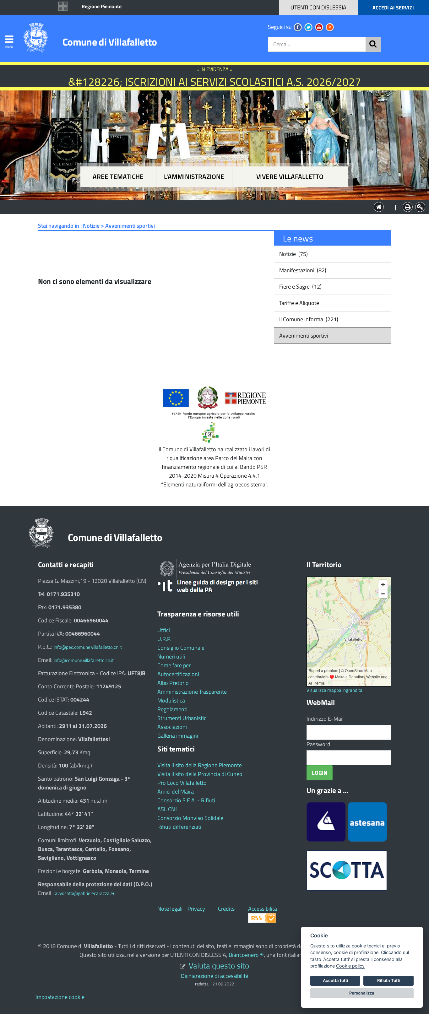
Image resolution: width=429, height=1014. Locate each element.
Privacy (196, 908)
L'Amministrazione (210, 206)
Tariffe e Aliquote (298, 303)
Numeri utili (171, 656)
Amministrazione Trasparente (192, 691)
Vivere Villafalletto (289, 177)
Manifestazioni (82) (302, 270)
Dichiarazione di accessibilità (214, 976)
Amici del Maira (175, 791)
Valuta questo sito (219, 965)
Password (318, 744)
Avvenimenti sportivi (303, 335)
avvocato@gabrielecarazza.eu (85, 893)
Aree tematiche (118, 177)
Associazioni (172, 727)
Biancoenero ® (246, 955)
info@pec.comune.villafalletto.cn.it (88, 647)
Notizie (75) (293, 254)
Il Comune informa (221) (308, 319)
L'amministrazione (194, 177)
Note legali (169, 908)
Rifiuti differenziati (179, 826)
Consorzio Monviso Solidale (190, 818)
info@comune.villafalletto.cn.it (84, 660)
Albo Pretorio (173, 683)
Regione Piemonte (102, 6)
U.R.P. (164, 639)
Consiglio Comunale (180, 647)
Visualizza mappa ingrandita (334, 690)
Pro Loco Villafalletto (182, 782)
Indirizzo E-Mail (325, 718)
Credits (226, 908)
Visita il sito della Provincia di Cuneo (199, 774)
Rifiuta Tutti (388, 980)
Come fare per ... (176, 665)
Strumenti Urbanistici (182, 718)
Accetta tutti (335, 980)
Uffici (163, 630)
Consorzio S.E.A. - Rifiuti (186, 800)
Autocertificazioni (178, 674)
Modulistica (171, 700)
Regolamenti (172, 709)
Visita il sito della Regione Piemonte (199, 765)
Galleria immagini (177, 735)
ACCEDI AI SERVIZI (393, 7)
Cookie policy (350, 965)
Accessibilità (262, 908)
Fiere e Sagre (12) (300, 286)
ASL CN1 (167, 809)
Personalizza (361, 992)
